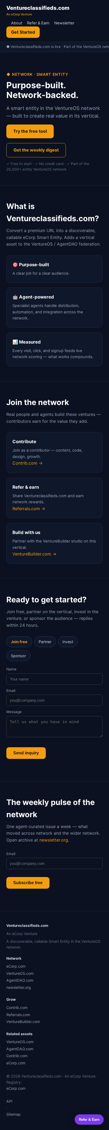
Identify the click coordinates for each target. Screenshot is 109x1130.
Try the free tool (30, 131)
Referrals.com (18, 1014)
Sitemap (13, 1114)
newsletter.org (53, 840)
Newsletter (64, 23)
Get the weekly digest (36, 150)
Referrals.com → (28, 508)
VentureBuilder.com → (34, 554)
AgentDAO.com (19, 980)
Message (14, 712)
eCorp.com (15, 966)
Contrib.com (17, 1007)
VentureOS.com (20, 973)
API (9, 1101)
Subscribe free (28, 882)
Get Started (23, 32)
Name (11, 669)
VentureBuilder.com (23, 1021)
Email (10, 690)
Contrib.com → (27, 463)
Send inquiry (26, 753)
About (16, 23)
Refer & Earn (38, 23)
